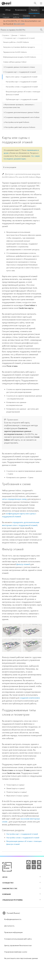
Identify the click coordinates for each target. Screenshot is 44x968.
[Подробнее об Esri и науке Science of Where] (7, 867)
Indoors (23, 35)
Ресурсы (34, 10)
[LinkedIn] (39, 862)
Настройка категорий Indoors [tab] (17, 122)
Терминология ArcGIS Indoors (15, 52)
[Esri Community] (28, 867)
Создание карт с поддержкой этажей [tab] (20, 72)
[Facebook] (28, 862)
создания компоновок (30, 698)
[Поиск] (35, 3)
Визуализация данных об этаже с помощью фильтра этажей (23, 93)
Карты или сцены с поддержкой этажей (21, 77)
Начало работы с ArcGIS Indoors (16, 42)
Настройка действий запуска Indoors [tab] (20, 127)
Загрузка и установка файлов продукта (19, 47)
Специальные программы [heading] (12, 900)
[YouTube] (39, 867)
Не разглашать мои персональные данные (21, 958)
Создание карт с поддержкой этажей (19, 38)
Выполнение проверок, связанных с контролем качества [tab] (18, 106)
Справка (26, 16)
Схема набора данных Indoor (15, 62)
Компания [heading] (6, 894)
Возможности (20, 10)
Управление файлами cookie (15, 952)
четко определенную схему (14, 499)
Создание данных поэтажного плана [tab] (20, 67)
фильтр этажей (23, 564)
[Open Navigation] (41, 3)
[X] (34, 862)
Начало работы (16, 16)
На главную (6, 16)
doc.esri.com (19, 24)
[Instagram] (34, 867)
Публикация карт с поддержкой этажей (21, 99)
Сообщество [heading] (7, 883)
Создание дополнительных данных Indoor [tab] (22, 112)
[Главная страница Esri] (6, 3)
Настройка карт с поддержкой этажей (21, 82)
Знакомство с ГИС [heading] (9, 888)
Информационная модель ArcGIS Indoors (19, 57)
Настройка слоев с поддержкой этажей (22, 87)
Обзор (8, 10)
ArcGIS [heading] (4, 877)
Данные (14, 35)
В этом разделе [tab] (9, 167)
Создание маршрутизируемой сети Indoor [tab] (22, 117)
